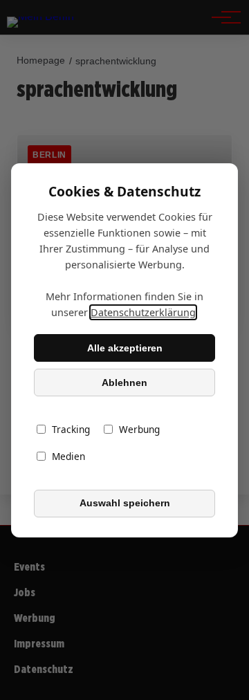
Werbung (139, 429)
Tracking (71, 429)
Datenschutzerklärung (143, 312)
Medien (68, 456)
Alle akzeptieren (125, 347)
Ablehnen (124, 382)
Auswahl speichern (125, 502)
